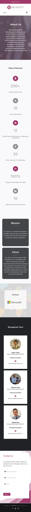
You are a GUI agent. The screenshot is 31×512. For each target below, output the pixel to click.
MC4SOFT (14, 505)
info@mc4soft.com (15, 1)
